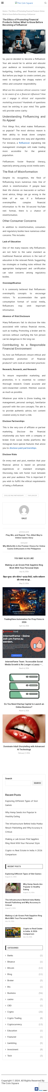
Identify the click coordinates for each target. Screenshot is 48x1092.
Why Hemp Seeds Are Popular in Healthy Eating (32, 887)
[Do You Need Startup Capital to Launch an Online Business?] (24, 686)
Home (5, 11)
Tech (25, 1055)
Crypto (25, 1011)
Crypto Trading (25, 1018)
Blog (25, 974)
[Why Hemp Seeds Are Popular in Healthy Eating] (13, 888)
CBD (25, 1005)
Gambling (25, 1043)
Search (8, 778)
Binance (25, 961)
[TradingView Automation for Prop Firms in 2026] (24, 601)
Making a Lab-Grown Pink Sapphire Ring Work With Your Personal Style (23, 916)
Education (25, 1030)
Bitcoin (25, 967)
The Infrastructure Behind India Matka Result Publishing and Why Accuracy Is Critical (23, 827)
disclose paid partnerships (22, 447)
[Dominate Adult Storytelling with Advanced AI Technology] (24, 728)
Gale (24, 518)
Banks (25, 955)
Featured (25, 1036)
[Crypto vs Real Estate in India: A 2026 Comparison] (13, 932)
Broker (25, 980)
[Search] (45, 3)
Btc (25, 986)
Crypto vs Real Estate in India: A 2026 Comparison (32, 931)
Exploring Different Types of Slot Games (23, 874)
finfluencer (24, 142)
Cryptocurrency (25, 1024)
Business (25, 993)
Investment (25, 1049)
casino (25, 999)
